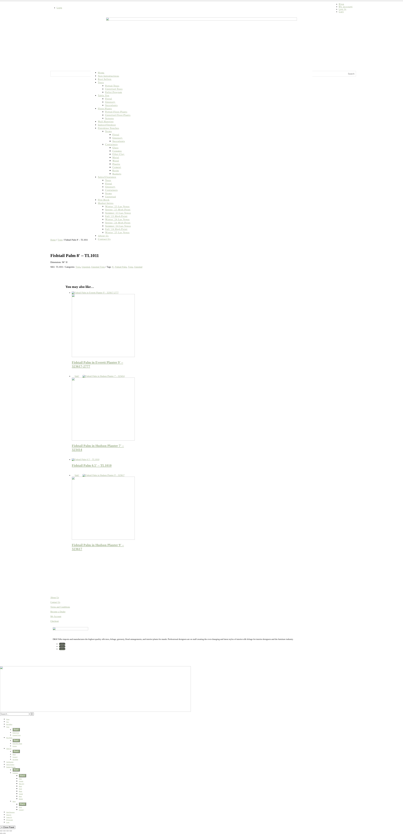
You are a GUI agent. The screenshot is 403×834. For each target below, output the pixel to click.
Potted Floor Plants (116, 111)
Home (101, 72)
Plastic (116, 163)
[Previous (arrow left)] (1, 833)
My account (346, 7)
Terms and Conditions (60, 607)
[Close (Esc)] (10, 830)
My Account (55, 616)
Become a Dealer (57, 612)
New (7, 722)
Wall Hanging (106, 121)
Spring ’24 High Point (118, 222)
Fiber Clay (118, 154)
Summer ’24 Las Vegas (118, 226)
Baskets (116, 173)
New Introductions (108, 76)
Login (59, 7)
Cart (341, 12)
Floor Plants (105, 108)
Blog (341, 4)
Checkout (54, 621)
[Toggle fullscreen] (4, 830)
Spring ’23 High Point (118, 209)
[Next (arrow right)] (4, 833)
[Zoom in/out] (1, 830)
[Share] (7, 830)
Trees (101, 82)
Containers (111, 144)
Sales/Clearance (107, 177)
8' (113, 267)
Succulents (111, 105)
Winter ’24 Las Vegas (117, 219)
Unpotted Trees (113, 88)
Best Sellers (104, 79)
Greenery (110, 102)
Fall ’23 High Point (116, 216)
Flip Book (104, 199)
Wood (115, 160)
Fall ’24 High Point (116, 229)
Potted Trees (112, 85)
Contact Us (104, 239)
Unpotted (110, 196)
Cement (116, 167)
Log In (342, 9)
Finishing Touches (108, 128)
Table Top (103, 95)
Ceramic (117, 151)
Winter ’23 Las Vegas (117, 206)
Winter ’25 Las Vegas (117, 232)
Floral (108, 98)
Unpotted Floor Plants (118, 115)
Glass (115, 147)
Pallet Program (113, 92)
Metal (115, 157)
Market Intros (106, 203)
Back (16, 729)
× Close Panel (7, 827)
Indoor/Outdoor (107, 124)
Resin (115, 170)
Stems (108, 131)
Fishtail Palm (121, 267)
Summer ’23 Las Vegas (118, 212)
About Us (103, 235)
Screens (109, 118)
